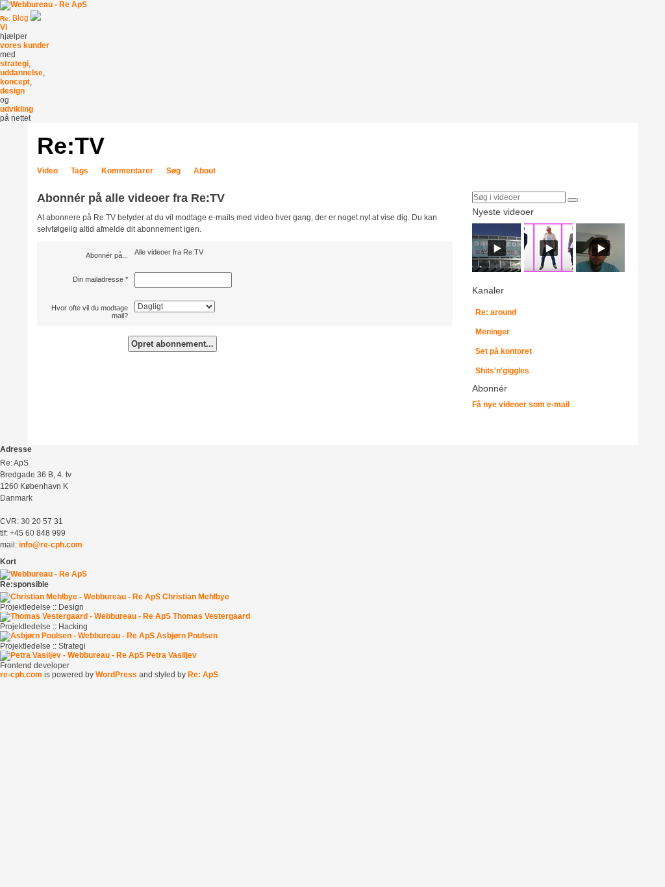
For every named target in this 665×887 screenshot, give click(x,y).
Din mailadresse (98, 279)
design (12, 90)
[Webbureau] (43, 4)
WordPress (116, 674)
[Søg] (573, 200)
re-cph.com (21, 674)
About (205, 170)
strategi (14, 63)
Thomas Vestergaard (211, 616)
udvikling (16, 109)
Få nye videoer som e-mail (521, 404)
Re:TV (71, 145)
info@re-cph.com (50, 544)
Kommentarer (127, 170)
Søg (173, 170)
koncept (15, 81)
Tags (79, 170)
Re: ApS (203, 674)
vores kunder (24, 45)
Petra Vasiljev (171, 655)
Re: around (495, 312)
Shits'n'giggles (502, 370)
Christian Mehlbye (195, 596)
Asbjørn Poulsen (187, 635)
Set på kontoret (503, 351)
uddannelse (21, 72)
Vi (3, 27)
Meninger (492, 331)
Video (47, 170)
